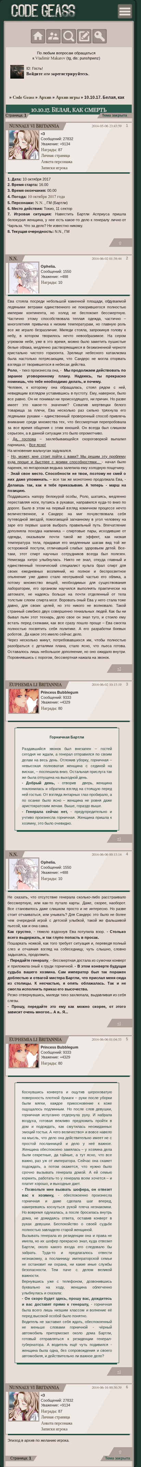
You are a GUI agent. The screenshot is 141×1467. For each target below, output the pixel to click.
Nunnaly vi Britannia (34, 126)
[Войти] (99, 36)
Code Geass (23, 97)
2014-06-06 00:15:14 (106, 854)
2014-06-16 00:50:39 (106, 1387)
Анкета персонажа (56, 161)
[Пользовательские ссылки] (125, 11)
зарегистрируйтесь (69, 73)
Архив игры (68, 97)
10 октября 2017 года (46, 196)
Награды (48, 149)
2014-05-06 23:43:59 (106, 125)
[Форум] (38, 36)
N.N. (39, 202)
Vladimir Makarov (50, 58)
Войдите (34, 73)
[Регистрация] (84, 36)
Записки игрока (54, 167)
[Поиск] (69, 36)
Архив (45, 97)
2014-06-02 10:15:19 (106, 684)
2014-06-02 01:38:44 (106, 258)
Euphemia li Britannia (35, 684)
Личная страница (55, 155)
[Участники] (53, 36)
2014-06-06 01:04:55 (106, 1039)
